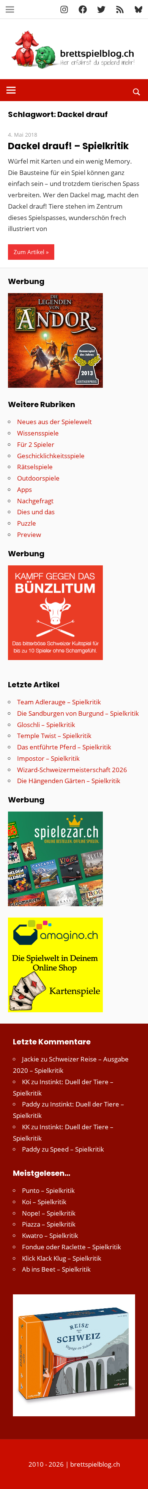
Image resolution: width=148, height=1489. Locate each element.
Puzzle (26, 523)
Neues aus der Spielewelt (54, 421)
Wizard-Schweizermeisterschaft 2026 (72, 769)
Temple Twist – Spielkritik (54, 735)
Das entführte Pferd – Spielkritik (64, 747)
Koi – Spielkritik (44, 1201)
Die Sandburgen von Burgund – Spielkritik (78, 713)
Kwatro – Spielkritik (50, 1235)
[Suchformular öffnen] (137, 91)
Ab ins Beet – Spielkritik (56, 1269)
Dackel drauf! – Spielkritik (68, 146)
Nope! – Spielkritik (49, 1213)
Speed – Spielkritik (77, 1149)
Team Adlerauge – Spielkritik (59, 702)
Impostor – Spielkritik (48, 758)
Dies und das (36, 511)
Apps (24, 489)
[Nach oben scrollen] (135, 1476)
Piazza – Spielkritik (49, 1224)
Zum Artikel (29, 252)
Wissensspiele (38, 433)
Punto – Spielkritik (48, 1190)
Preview (29, 534)
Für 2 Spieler (35, 444)
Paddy (31, 1104)
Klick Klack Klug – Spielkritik (61, 1258)
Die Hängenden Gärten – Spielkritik (68, 780)
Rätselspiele (35, 466)
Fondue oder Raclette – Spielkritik (71, 1246)
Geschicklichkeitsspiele (51, 455)
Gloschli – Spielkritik (46, 724)
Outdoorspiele (38, 478)
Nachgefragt (35, 500)
